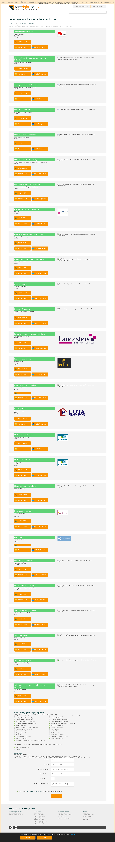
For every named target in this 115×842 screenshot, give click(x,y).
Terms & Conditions (88, 814)
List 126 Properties (40, 174)
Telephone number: (43, 769)
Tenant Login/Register (81, 6)
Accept (28, 837)
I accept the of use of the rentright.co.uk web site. (42, 791)
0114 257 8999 (22, 318)
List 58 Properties (40, 475)
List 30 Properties (40, 198)
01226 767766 (23, 193)
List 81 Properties (40, 298)
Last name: (46, 764)
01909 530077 (23, 470)
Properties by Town (39, 819)
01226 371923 (23, 342)
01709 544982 (22, 443)
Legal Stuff (86, 813)
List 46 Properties (40, 248)
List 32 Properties (40, 74)
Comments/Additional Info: (40, 783)
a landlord (18, 749)
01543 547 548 (23, 369)
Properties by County (39, 816)
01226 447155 (23, 293)
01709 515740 (23, 118)
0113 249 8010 (22, 418)
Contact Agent (22, 47)
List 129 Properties (40, 526)
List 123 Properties (40, 398)
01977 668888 (22, 218)
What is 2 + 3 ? (44, 778)
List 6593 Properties (40, 550)
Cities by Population (39, 814)
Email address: (44, 774)
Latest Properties (38, 813)
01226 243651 (23, 669)
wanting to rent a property (23, 747)
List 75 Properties (40, 149)
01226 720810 (22, 93)
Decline (44, 837)
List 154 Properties (40, 649)
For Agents (79, 12)
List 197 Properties (40, 47)
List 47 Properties (40, 701)
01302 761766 (23, 41)
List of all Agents (38, 824)
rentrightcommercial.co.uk (16, 814)
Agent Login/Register (98, 6)
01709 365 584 (23, 168)
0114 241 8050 (22, 619)
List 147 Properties (40, 624)
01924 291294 (23, 594)
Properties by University (40, 821)
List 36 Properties (40, 575)
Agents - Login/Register (64, 818)
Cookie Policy (87, 818)
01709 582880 (23, 243)
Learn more (72, 834)
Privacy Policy (87, 816)
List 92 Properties (40, 424)
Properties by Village (39, 823)
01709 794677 (23, 143)
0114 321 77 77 (22, 644)
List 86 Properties (40, 223)
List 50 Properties (40, 124)
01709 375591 (23, 495)
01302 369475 (22, 268)
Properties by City (38, 818)
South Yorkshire (22, 23)
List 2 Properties (40, 374)
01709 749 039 (23, 68)
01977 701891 (23, 569)
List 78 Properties (40, 99)
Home (10, 23)
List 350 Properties (40, 600)
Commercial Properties (100, 12)
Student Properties (88, 12)
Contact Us (86, 819)
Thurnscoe (31, 23)
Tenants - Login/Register (65, 814)
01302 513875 (23, 521)
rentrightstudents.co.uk (15, 813)
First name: (46, 760)
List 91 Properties (40, 323)
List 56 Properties (40, 273)
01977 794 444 (22, 696)
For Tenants (72, 12)
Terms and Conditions (34, 791)
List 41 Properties (40, 674)
